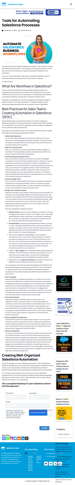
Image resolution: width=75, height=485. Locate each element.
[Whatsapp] (7, 438)
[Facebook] (4, 438)
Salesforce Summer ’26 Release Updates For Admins (62, 467)
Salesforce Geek (15, 4)
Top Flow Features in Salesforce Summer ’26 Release (62, 474)
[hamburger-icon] (71, 4)
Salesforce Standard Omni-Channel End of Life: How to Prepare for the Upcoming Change (63, 450)
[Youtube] (46, 464)
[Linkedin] (23, 438)
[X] (26, 438)
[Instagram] (11, 438)
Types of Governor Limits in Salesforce (63, 481)
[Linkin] (51, 464)
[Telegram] (15, 438)
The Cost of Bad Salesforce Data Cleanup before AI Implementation (63, 459)
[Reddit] (19, 438)
